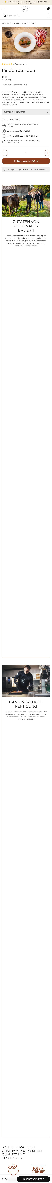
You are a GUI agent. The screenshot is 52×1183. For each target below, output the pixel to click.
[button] (47, 9)
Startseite (5, 23)
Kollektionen (16, 23)
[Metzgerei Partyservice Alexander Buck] (25, 9)
